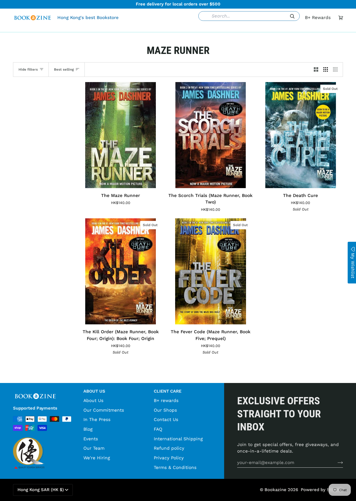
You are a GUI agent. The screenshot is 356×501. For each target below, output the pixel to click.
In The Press (97, 419)
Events (90, 438)
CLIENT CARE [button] (167, 391)
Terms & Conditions (175, 467)
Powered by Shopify (322, 489)
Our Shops (165, 410)
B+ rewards (166, 400)
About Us (93, 400)
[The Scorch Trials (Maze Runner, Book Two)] (210, 135)
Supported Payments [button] (35, 408)
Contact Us (166, 419)
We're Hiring (96, 457)
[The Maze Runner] (120, 135)
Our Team (94, 448)
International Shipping (178, 438)
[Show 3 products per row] (325, 70)
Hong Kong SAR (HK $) (40, 489)
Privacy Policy (169, 457)
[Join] (336, 462)
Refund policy (169, 448)
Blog (88, 429)
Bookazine (275, 489)
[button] (98, 28)
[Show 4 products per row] (336, 70)
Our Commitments (103, 410)
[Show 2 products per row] (316, 70)
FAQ (158, 429)
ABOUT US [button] (94, 391)
